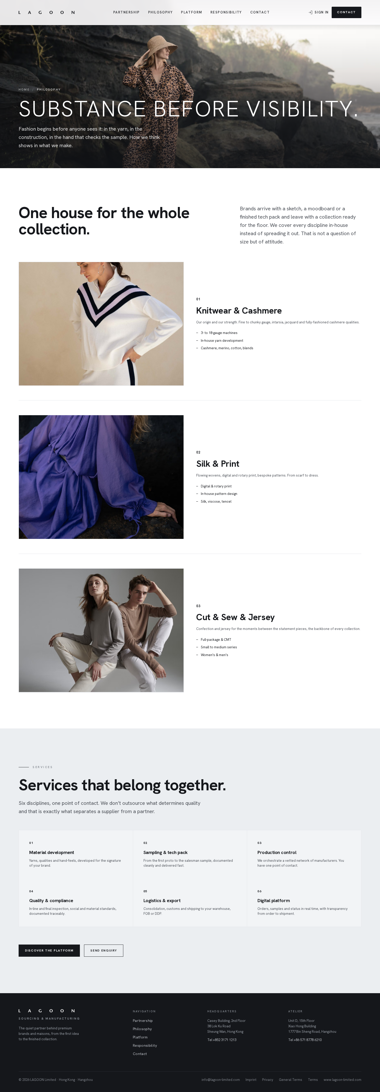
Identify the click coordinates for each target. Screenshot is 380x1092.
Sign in (322, 12)
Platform (191, 12)
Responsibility (226, 12)
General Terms (290, 1080)
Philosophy (160, 12)
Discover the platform (49, 950)
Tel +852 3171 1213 (221, 1040)
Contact (260, 12)
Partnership (126, 12)
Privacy (267, 1080)
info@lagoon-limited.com (221, 1080)
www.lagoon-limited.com (342, 1080)
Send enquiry (103, 950)
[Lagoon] (46, 12)
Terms (313, 1080)
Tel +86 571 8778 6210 (305, 1040)
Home (24, 89)
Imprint (251, 1080)
